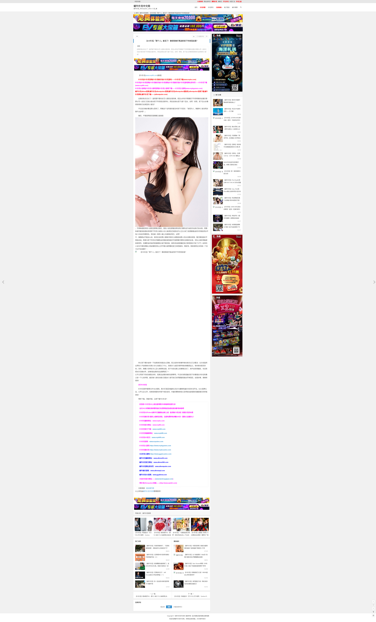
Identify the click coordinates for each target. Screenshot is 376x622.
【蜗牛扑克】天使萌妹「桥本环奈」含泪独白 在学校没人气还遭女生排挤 (232, 138)
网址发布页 (207, 1)
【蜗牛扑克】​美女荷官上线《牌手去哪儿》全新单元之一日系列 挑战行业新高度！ (232, 129)
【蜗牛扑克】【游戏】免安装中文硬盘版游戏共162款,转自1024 (232, 147)
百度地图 (200, 616)
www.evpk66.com (159, 429)
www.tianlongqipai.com (164, 479)
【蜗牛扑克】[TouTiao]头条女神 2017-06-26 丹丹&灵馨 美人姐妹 (232, 182)
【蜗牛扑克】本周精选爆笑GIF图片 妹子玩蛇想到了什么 (232, 227)
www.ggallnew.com (160, 475)
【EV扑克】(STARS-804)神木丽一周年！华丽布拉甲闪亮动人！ (232, 120)
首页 (196, 7)
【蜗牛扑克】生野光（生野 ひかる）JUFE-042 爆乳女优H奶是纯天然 (232, 156)
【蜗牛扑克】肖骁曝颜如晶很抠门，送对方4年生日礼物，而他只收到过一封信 (157, 566)
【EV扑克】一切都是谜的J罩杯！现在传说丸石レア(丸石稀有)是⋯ (181, 535)
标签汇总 (232, 1)
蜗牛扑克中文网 (142, 6)
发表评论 (201, 36)
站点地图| (195, 616)
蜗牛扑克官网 (144, 13)
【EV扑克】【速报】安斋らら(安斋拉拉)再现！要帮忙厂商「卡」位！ (200, 535)
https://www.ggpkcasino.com (160, 454)
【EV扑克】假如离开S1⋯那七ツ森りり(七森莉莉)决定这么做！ (162, 535)
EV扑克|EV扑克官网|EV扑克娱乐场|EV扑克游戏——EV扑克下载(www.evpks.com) (167, 79)
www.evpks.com (158, 421)
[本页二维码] (373, 615)
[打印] (193, 36)
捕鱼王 (220, 1)
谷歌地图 (206, 616)
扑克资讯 (210, 7)
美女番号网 (150, 488)
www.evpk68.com (158, 437)
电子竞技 (227, 7)
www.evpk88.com (160, 433)
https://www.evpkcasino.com (160, 450)
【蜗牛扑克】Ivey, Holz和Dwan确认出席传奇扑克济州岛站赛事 (232, 191)
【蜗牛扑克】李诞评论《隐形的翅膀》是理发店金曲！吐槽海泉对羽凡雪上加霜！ (232, 218)
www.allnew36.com (160, 458)
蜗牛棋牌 (235, 7)
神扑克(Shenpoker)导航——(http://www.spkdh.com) (158, 483)
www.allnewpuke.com (163, 466)
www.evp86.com (151, 75)
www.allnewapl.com (157, 470)
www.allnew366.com (161, 462)
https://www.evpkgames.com (160, 445)
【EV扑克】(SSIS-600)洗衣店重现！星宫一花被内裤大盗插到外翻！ (232, 209)
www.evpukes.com (156, 441)
